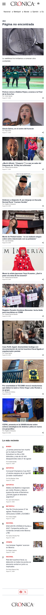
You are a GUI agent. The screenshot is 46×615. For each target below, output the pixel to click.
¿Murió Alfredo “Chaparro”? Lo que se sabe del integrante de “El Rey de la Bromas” (21, 164)
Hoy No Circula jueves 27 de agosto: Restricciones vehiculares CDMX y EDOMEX (18, 511)
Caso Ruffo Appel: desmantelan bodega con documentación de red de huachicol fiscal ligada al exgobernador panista (23, 349)
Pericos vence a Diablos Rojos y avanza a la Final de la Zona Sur (22, 93)
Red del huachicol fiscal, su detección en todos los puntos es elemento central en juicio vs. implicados (18, 563)
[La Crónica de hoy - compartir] (43, 98)
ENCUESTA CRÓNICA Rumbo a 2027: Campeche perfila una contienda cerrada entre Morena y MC (18, 529)
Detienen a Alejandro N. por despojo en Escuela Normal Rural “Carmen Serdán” (21, 201)
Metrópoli (17, 11)
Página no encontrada (18, 24)
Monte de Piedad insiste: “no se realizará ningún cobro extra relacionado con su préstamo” (22, 238)
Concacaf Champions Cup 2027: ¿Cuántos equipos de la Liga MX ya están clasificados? (18, 473)
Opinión (35, 11)
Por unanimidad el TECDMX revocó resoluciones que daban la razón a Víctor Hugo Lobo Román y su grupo (22, 388)
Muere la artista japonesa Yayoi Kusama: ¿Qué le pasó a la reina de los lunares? (22, 274)
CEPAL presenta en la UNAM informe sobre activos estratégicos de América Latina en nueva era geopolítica (22, 426)
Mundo (26, 11)
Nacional (7, 11)
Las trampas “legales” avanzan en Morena (17, 546)
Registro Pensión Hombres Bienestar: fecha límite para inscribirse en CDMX (22, 311)
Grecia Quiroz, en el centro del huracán (18, 129)
